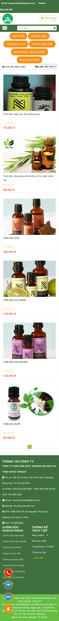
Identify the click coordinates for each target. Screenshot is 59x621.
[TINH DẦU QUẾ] (29, 217)
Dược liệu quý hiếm (29, 60)
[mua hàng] (4, 82)
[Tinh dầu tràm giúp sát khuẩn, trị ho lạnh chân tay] (29, 155)
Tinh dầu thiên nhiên (42, 44)
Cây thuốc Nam (38, 36)
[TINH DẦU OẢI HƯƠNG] (29, 341)
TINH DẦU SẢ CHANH (14, 300)
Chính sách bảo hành (13, 535)
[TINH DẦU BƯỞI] (29, 403)
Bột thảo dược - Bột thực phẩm (29, 52)
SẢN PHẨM (18, 36)
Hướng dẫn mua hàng (14, 571)
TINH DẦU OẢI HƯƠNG (15, 362)
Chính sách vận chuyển (14, 541)
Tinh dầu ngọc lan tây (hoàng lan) (21, 114)
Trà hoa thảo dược (16, 44)
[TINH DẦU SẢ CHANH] (29, 279)
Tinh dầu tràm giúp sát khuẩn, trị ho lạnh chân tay (28, 178)
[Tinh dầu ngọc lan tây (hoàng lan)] (29, 93)
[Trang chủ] (7, 18)
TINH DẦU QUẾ (11, 238)
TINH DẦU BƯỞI (11, 424)
